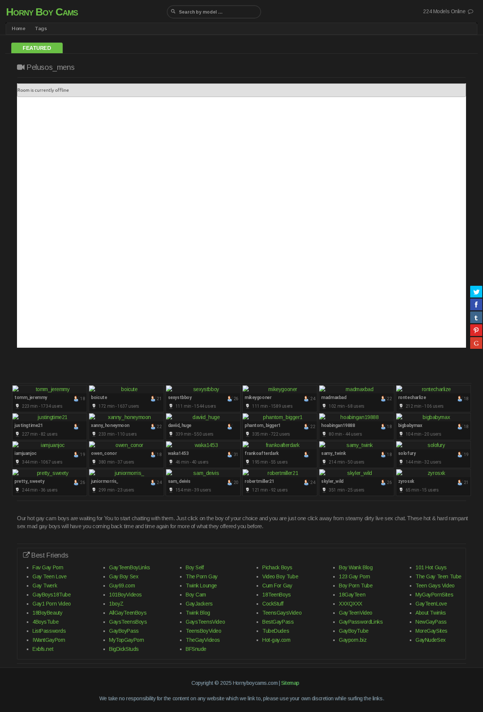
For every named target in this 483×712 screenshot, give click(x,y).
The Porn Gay (202, 576)
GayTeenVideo (355, 613)
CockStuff (272, 604)
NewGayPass (431, 622)
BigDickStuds (124, 649)
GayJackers (199, 604)
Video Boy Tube (280, 576)
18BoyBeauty (47, 613)
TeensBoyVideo (204, 631)
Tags (41, 28)
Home (18, 28)
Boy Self (195, 567)
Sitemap (290, 683)
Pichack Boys (277, 567)
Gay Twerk (44, 586)
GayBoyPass (124, 631)
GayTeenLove (431, 604)
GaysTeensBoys (128, 622)
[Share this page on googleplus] (476, 343)
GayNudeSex (430, 640)
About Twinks (430, 613)
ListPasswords (49, 631)
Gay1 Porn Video (51, 604)
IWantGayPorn (48, 640)
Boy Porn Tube (356, 586)
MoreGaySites (431, 631)
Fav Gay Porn (47, 567)
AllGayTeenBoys (127, 613)
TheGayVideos (203, 640)
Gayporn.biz (352, 640)
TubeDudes (275, 631)
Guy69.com (122, 586)
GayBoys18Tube (51, 595)
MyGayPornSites (434, 595)
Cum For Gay (277, 586)
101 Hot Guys (431, 567)
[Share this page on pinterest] (476, 330)
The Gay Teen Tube (438, 576)
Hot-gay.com (276, 640)
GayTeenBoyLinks (129, 567)
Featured (37, 48)
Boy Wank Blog (356, 567)
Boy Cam (196, 595)
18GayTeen (352, 595)
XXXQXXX (350, 604)
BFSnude (196, 649)
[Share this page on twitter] (476, 291)
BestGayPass (278, 622)
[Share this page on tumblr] (476, 317)
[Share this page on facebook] (476, 304)
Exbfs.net (42, 649)
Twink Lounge (201, 586)
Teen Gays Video (435, 586)
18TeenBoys (276, 595)
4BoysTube (45, 622)
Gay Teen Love (49, 576)
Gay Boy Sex (123, 576)
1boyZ (116, 604)
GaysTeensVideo (205, 622)
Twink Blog (198, 613)
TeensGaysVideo (281, 613)
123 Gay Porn (354, 576)
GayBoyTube (354, 631)
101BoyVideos (125, 595)
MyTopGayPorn (126, 640)
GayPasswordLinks (361, 622)
